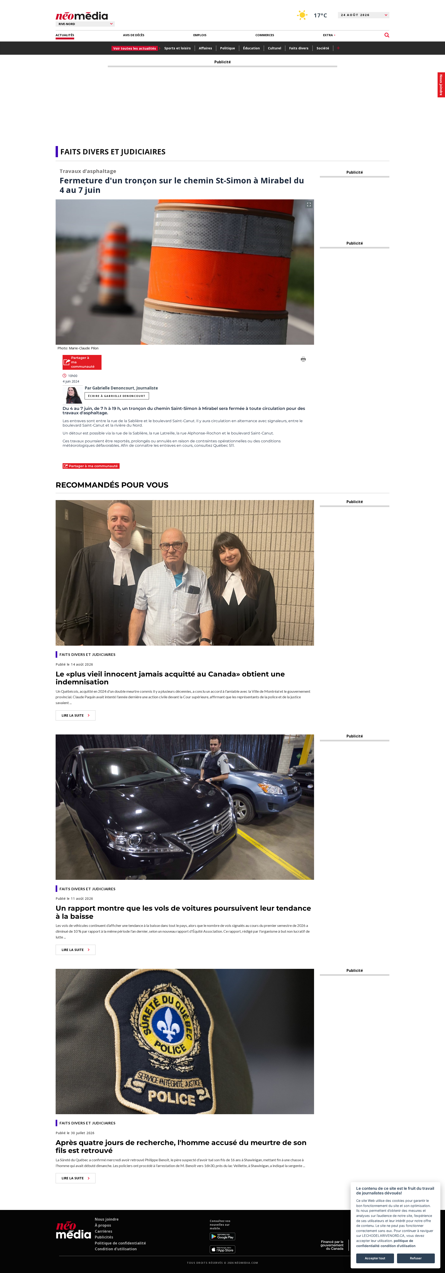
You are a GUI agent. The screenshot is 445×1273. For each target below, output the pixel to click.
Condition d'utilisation (116, 1248)
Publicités (104, 1237)
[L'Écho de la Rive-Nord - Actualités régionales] (82, 16)
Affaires (205, 48)
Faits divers (298, 48)
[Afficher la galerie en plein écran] (309, 204)
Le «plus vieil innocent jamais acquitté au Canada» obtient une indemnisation (170, 678)
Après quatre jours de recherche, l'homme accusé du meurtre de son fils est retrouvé (181, 1146)
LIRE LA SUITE (73, 715)
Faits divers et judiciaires (112, 151)
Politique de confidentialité (120, 1243)
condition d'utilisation (398, 1246)
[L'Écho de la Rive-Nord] (74, 1236)
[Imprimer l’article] (303, 360)
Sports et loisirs (177, 48)
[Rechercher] (387, 35)
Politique (227, 48)
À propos (103, 1225)
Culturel (274, 48)
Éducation (251, 48)
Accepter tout (375, 1258)
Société (323, 48)
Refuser (416, 1258)
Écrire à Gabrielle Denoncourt (116, 396)
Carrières (103, 1231)
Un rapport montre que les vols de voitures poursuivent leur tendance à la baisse (183, 912)
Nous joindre (107, 1219)
